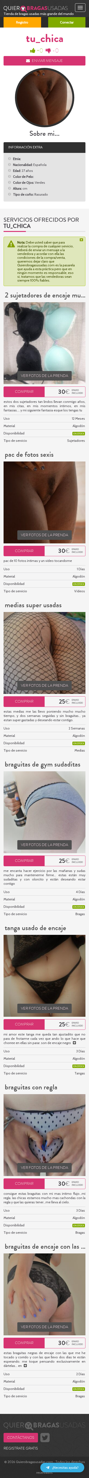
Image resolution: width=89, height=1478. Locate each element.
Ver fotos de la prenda (44, 375)
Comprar (24, 391)
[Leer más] (74, 1043)
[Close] (82, 239)
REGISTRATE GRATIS (21, 1448)
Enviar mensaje (47, 60)
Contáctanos (20, 1437)
